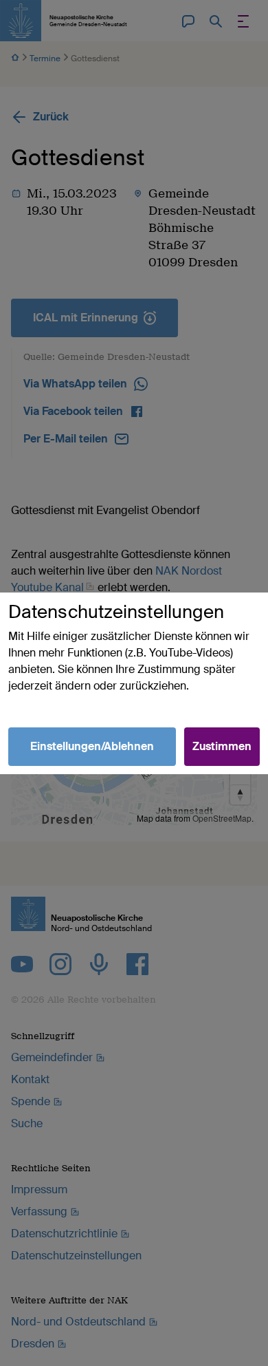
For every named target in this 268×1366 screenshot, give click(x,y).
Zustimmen (222, 746)
